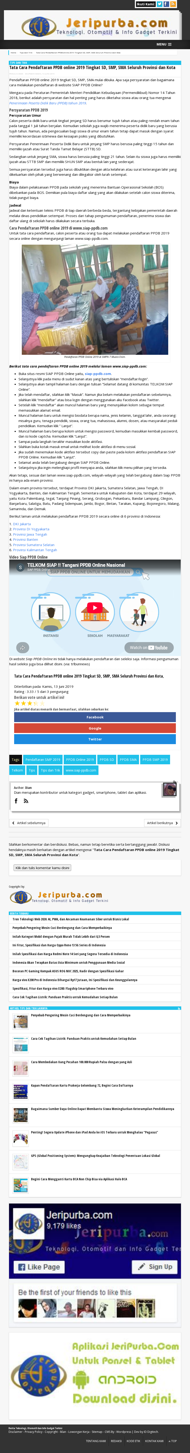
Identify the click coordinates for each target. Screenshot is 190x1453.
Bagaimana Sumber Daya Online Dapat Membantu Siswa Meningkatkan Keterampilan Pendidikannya (102, 1109)
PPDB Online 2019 (80, 759)
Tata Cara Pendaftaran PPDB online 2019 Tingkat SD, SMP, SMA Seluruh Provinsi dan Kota (92, 67)
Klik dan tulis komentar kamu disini (42, 867)
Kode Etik (133, 1441)
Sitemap (97, 1432)
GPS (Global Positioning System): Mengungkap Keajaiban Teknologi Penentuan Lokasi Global (95, 1155)
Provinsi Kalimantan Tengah (35, 549)
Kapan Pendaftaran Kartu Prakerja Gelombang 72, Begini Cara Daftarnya (82, 1085)
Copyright (51, 1432)
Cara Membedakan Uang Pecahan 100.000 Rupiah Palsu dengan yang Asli (81, 1062)
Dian (20, 73)
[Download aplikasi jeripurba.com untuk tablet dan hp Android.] (95, 1376)
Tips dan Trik (18, 63)
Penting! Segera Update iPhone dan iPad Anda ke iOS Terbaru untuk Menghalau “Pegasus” (94, 1132)
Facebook (95, 717)
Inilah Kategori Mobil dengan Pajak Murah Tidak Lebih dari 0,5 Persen (61, 936)
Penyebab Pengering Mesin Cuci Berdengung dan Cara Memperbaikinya (62, 927)
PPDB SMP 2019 (155, 759)
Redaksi (116, 1441)
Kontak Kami (154, 1441)
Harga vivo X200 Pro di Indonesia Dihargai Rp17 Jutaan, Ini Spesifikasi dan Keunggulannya (75, 980)
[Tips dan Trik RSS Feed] (179, 1008)
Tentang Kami (96, 1441)
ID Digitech (151, 1432)
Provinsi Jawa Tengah (30, 534)
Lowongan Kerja (78, 1432)
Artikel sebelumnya (29, 823)
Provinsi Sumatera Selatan (33, 544)
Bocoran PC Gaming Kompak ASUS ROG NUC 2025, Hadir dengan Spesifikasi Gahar (68, 971)
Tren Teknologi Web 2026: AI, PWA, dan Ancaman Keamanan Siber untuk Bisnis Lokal (71, 919)
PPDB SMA (128, 759)
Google (95, 728)
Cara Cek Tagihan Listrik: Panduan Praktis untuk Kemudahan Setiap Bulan (65, 997)
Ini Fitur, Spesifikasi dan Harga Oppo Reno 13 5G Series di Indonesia (59, 945)
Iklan (63, 1432)
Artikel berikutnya (161, 823)
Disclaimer (15, 1432)
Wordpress (123, 1432)
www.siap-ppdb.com (81, 770)
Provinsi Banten (25, 539)
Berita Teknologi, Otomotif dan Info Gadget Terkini (35, 1428)
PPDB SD (107, 759)
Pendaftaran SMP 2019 (42, 759)
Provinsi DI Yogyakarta (31, 529)
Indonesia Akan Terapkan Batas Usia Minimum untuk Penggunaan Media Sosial (69, 962)
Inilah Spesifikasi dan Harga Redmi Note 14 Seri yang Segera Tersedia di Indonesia (70, 954)
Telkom (17, 770)
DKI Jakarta (22, 524)
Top (174, 1441)
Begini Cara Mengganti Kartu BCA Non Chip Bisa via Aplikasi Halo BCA (79, 1179)
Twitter (95, 739)
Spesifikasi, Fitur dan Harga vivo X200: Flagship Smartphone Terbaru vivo (63, 988)
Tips (32, 770)
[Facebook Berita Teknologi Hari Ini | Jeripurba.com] (95, 1265)
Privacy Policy (33, 1432)
